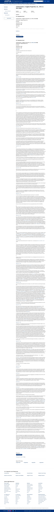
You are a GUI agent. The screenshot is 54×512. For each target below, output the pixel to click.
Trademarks (28, 501)
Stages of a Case (30, 475)
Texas (16, 502)
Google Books (26, 462)
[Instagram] (10, 510)
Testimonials (40, 502)
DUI (16, 487)
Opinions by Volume (20, 4)
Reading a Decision (41, 475)
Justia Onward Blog (41, 501)
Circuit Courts (6, 500)
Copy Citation (9, 18)
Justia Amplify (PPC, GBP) (41, 500)
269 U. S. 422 (22, 96)
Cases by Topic (18, 473)
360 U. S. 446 (38, 298)
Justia (5, 4)
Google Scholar (18, 462)
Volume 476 (24, 4)
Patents (28, 500)
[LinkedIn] (7, 510)
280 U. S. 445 (42, 289)
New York (17, 501)
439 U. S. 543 (42, 240)
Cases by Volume (30, 473)
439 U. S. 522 (39, 240)
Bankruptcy (17, 484)
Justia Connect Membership (42, 495)
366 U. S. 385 (40, 223)
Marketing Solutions (41, 494)
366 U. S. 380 (36, 223)
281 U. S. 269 (24, 291)
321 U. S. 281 (28, 235)
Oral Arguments (19, 454)
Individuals (17, 483)
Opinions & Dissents (20, 36)
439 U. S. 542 (41, 292)
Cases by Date (6, 473)
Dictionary (39, 484)
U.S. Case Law (10, 4)
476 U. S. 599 (37, 72)
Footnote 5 (24, 331)
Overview (6, 6)
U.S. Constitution (6, 495)
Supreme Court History (42, 473)
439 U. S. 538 (40, 446)
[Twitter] (14, 510)
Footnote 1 (39, 128)
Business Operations (30, 485)
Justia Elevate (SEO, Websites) (42, 499)
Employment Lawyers (7, 487)
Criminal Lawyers (6, 486)
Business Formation (30, 484)
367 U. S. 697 (25, 300)
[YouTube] (8, 510)
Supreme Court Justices (8, 475)
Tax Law (28, 491)
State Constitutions (18, 495)
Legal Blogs (28, 496)
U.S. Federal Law (7, 494)
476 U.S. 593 (33, 42)
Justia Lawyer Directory (41, 496)
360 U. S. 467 (42, 298)
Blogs (39, 490)
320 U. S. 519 (17, 234)
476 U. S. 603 (40, 87)
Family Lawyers (6, 490)
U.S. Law (7, 4)
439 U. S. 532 (34, 299)
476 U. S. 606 (34, 97)
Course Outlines (40, 487)
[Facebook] (9, 510)
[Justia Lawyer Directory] (15, 510)
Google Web (33, 462)
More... (5, 492)
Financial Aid (40, 486)
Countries (28, 502)
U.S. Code (5, 496)
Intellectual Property (30, 487)
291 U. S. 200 (24, 233)
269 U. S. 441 (29, 220)
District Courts (6, 501)
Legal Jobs (28, 495)
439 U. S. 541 (39, 307)
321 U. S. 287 (32, 235)
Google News (41, 462)
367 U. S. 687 (21, 300)
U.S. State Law (18, 494)
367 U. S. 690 (22, 307)
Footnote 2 (31, 154)
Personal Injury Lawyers (7, 491)
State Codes (17, 496)
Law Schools (40, 483)
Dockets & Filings (6, 502)
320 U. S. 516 (42, 233)
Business (28, 483)
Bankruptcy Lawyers (7, 484)
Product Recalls (29, 499)
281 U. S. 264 (20, 291)
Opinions (6, 9)
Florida (16, 500)
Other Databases (30, 494)
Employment (28, 486)
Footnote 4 (27, 311)
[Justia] (7, 1)
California (17, 499)
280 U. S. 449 (26, 448)
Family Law (17, 490)
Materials (6, 13)
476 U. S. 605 (23, 93)
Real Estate (28, 490)
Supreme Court (6, 499)
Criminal (17, 485)
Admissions (40, 485)
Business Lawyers (6, 485)
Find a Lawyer (6, 483)
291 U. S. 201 (32, 290)
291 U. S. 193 (21, 233)
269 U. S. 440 (19, 357)
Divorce (17, 486)
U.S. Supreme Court (15, 4)
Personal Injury (18, 491)
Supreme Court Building (19, 475)
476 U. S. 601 (22, 82)
